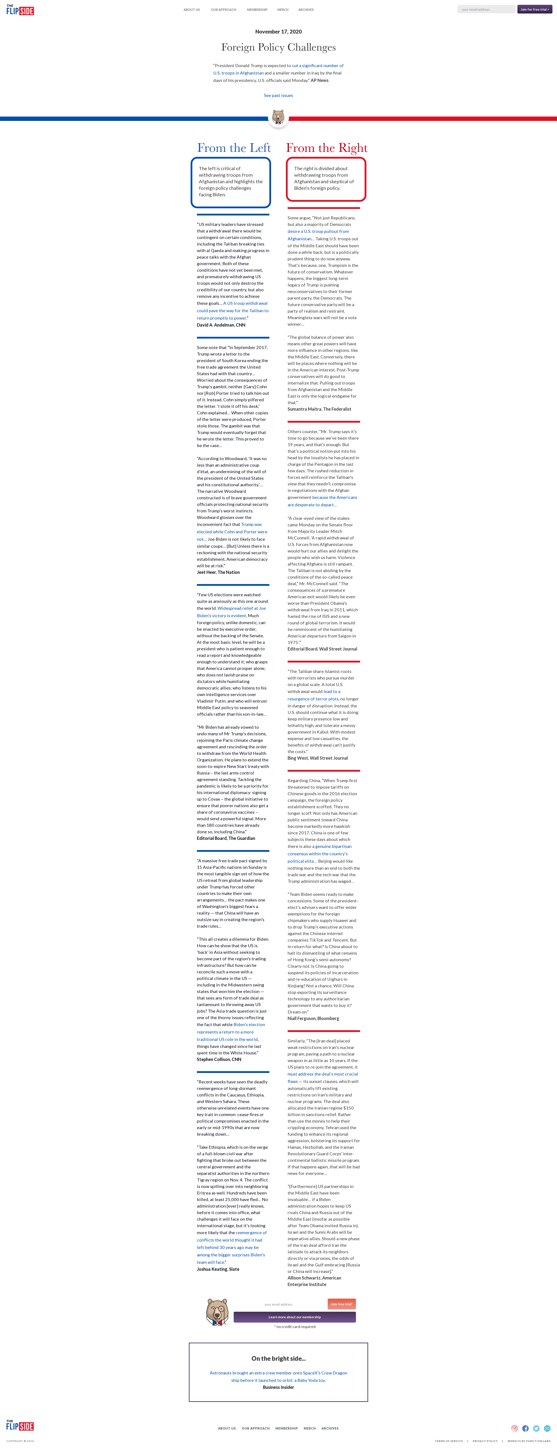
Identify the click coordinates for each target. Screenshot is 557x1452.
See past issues (278, 95)
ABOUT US (192, 10)
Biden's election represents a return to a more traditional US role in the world (231, 1032)
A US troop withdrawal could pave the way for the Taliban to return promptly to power (233, 310)
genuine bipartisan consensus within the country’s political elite (320, 854)
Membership (257, 10)
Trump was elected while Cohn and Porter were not (232, 532)
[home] (20, 11)
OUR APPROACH (223, 10)
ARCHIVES (306, 10)
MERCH (283, 10)
